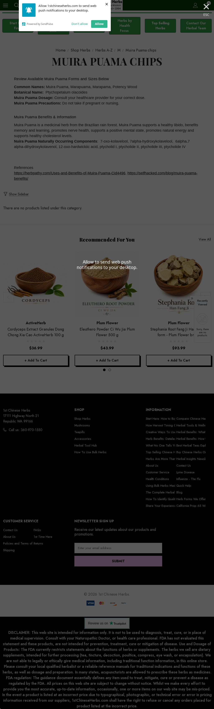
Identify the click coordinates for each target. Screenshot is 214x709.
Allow (99, 24)
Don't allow (79, 24)
